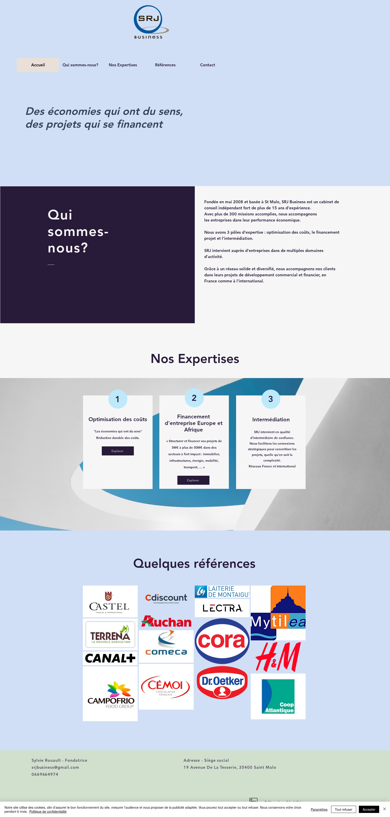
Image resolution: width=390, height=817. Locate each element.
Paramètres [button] (319, 809)
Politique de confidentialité (48, 811)
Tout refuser (343, 809)
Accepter (369, 809)
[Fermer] (384, 809)
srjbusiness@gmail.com (55, 767)
